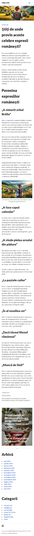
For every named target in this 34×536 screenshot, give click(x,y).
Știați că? (5, 25)
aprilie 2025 (8, 463)
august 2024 (8, 482)
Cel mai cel (8, 505)
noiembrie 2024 (9, 475)
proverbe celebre (9, 400)
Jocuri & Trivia (9, 512)
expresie (9, 120)
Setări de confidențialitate (9, 533)
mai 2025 (7, 461)
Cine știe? (6, 3)
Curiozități (8, 510)
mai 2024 (7, 489)
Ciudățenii (8, 508)
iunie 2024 (8, 486)
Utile (6, 519)
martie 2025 (8, 466)
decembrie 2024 (10, 473)
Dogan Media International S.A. (17, 531)
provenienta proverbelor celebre (14, 398)
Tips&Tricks (8, 517)
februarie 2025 (9, 468)
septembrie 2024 (10, 480)
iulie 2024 (7, 484)
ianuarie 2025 (9, 470)
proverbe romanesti (23, 400)
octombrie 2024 (9, 477)
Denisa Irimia (6, 395)
